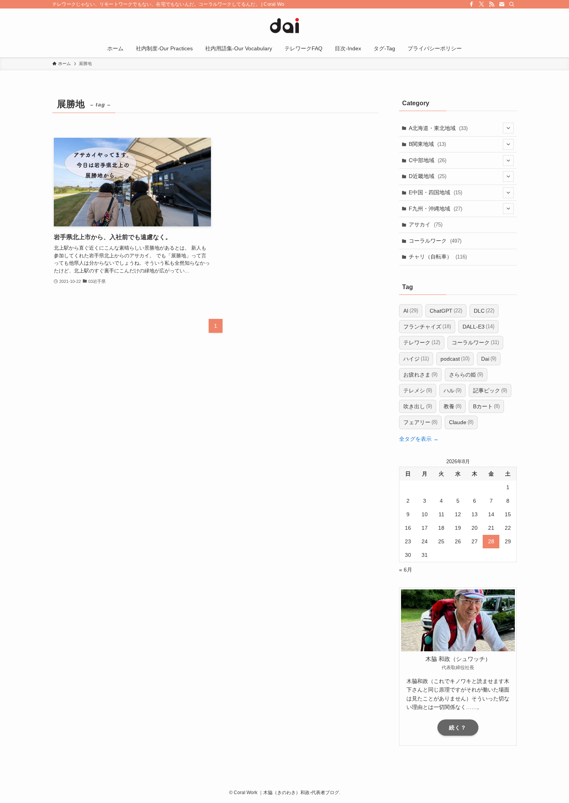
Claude (461, 422)
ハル (452, 390)
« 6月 (405, 570)
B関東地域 (427, 144)
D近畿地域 (427, 176)
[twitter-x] (481, 4)
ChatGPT (446, 311)
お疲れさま (420, 375)
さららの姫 (466, 375)
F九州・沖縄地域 (435, 208)
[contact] (502, 4)
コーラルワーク (435, 241)
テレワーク (421, 342)
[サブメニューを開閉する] (508, 128)
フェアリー (420, 422)
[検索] (512, 4)
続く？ (457, 727)
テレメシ (417, 390)
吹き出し (417, 406)
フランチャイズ (427, 327)
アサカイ (425, 224)
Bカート (486, 406)
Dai (488, 359)
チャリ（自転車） (438, 256)
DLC (484, 311)
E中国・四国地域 (435, 192)
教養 (452, 406)
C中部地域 (427, 160)
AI (410, 311)
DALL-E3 (478, 327)
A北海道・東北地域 (438, 128)
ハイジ (416, 359)
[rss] (492, 4)
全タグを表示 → (419, 439)
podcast (455, 359)
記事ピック (490, 390)
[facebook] (471, 4)
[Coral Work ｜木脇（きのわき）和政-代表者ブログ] (284, 25)
